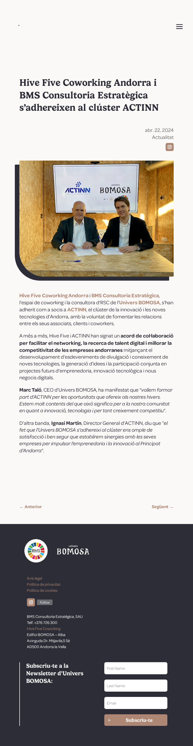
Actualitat (163, 137)
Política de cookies (42, 590)
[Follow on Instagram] (170, 147)
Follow (45, 602)
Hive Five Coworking (43, 628)
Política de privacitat (43, 584)
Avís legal (34, 578)
